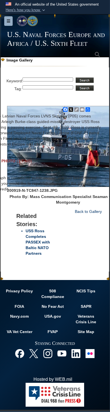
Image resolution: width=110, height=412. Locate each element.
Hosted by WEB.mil (52, 379)
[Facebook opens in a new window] (19, 353)
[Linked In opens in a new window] (75, 353)
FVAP (53, 331)
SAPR (86, 306)
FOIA (19, 306)
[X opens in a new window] (33, 353)
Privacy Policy (19, 291)
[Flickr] (90, 353)
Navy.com (19, 316)
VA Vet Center (19, 331)
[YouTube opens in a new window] (61, 353)
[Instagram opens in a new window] (47, 353)
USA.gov (52, 316)
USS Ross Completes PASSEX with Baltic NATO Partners (38, 242)
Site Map (86, 331)
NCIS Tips (86, 291)
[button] (26, 10)
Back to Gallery (88, 211)
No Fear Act (53, 306)
